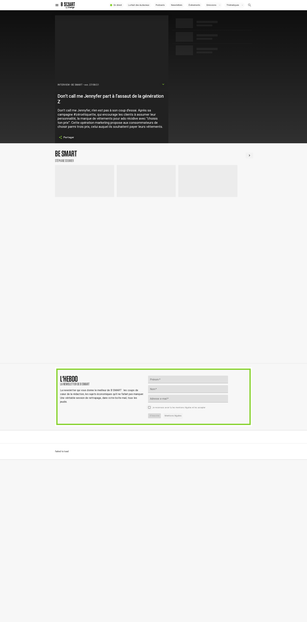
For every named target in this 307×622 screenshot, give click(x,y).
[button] (116, 5)
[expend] (163, 84)
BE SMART (77, 84)
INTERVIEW (64, 84)
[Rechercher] (249, 5)
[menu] (57, 5)
